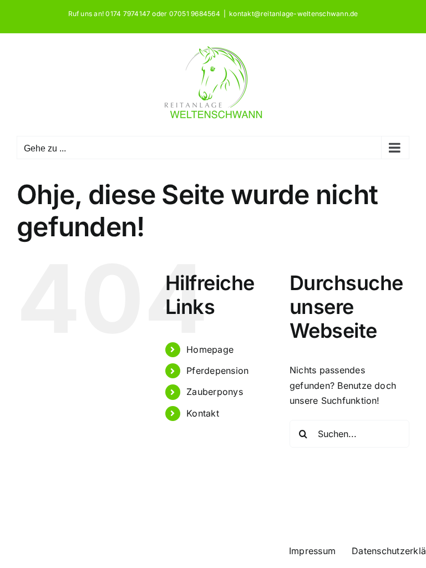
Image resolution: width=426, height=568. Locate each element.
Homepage (210, 349)
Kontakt (202, 413)
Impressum (312, 550)
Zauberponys (214, 391)
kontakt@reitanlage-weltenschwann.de (293, 13)
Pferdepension (217, 370)
